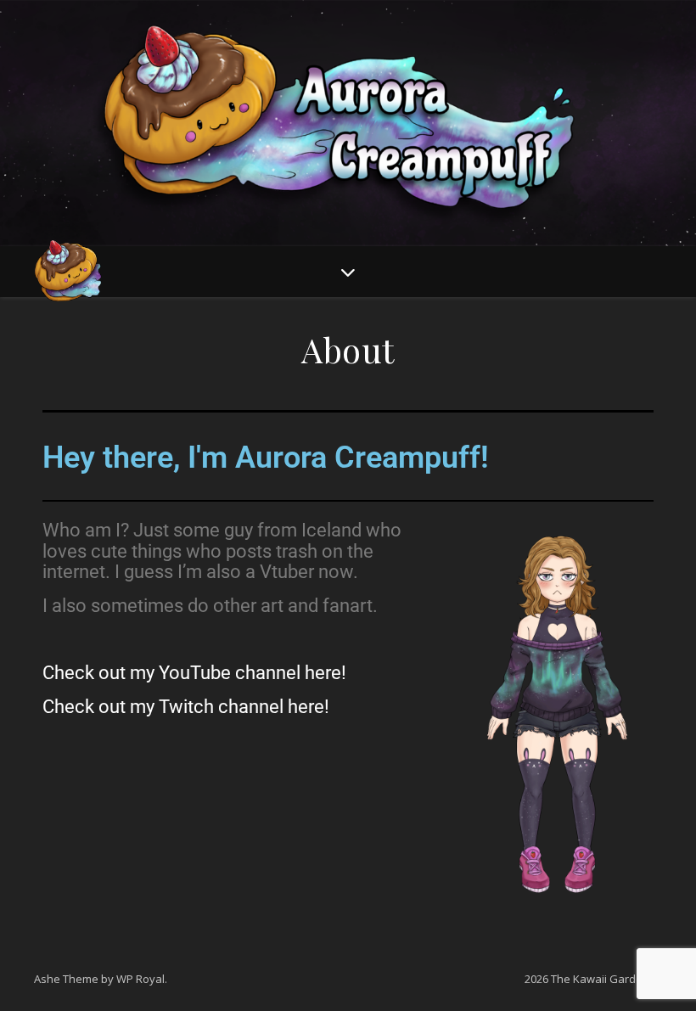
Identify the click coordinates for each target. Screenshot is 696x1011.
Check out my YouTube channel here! (194, 672)
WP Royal (140, 978)
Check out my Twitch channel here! (185, 706)
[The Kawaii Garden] (68, 272)
